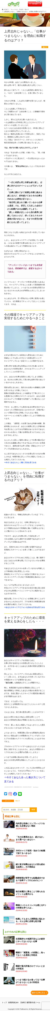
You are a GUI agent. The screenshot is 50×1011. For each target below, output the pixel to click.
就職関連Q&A (13, 1002)
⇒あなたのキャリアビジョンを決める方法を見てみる (24, 607)
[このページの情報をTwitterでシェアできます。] (6, 794)
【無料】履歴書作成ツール (30, 1002)
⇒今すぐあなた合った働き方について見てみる (24, 779)
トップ (4, 1002)
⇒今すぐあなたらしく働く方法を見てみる (20, 462)
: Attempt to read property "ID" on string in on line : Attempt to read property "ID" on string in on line (30, 941)
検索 (33, 810)
